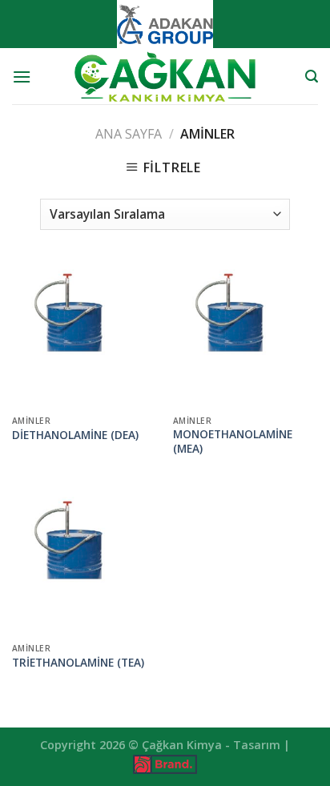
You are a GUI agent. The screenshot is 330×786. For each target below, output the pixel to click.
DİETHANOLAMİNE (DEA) (75, 435)
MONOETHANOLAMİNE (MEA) (232, 441)
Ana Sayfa (128, 134)
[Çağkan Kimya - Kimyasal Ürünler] (165, 76)
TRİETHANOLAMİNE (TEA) (78, 662)
